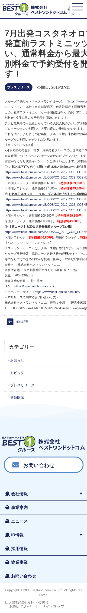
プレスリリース (18, 87)
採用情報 (19, 548)
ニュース (19, 521)
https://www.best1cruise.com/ (34, 286)
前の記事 (22, 321)
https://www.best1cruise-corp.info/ (57, 292)
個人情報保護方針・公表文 (27, 603)
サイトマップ (53, 606)
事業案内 (19, 507)
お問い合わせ (39, 464)
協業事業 (19, 562)
